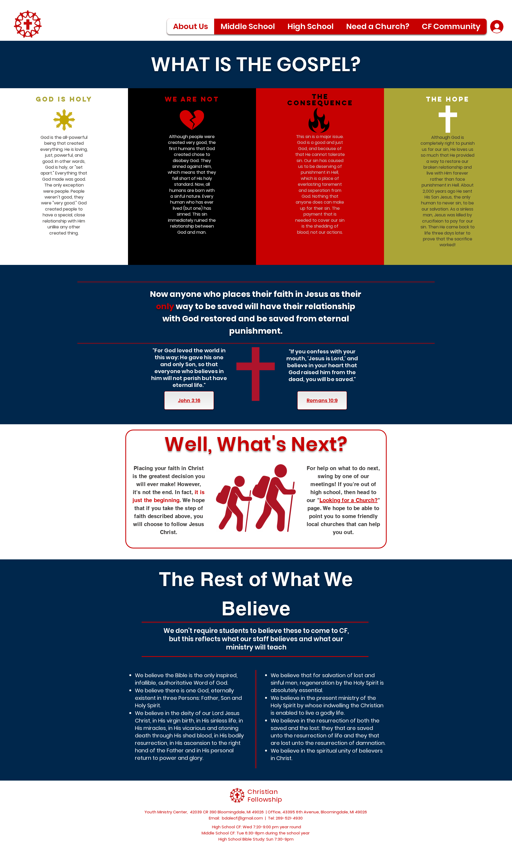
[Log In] (496, 26)
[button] (451, 26)
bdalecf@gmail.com (242, 818)
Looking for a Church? (348, 500)
